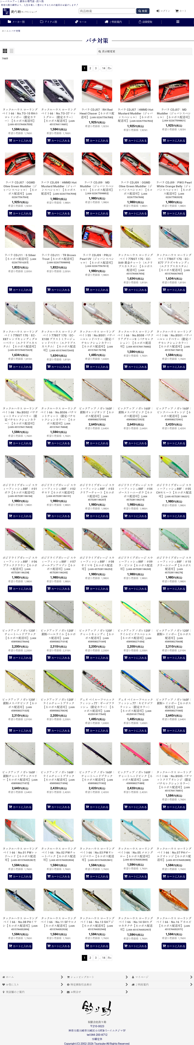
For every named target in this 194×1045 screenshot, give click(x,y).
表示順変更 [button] (108, 51)
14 (103, 68)
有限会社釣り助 (97, 1022)
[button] (178, 22)
